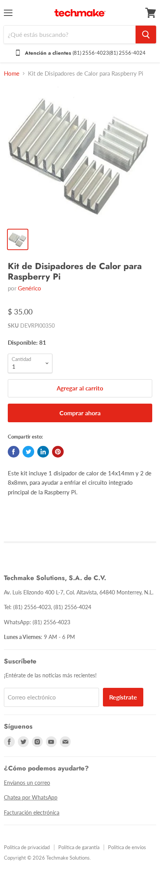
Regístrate (123, 697)
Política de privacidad (27, 847)
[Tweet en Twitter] (28, 452)
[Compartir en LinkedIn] (43, 452)
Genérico (29, 288)
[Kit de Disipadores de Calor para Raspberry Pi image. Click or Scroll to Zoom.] (80, 154)
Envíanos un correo (27, 782)
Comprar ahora (80, 412)
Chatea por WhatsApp (30, 797)
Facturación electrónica (31, 812)
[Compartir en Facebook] (13, 452)
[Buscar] (146, 34)
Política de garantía (78, 847)
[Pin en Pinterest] (58, 452)
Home (11, 73)
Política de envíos (127, 847)
